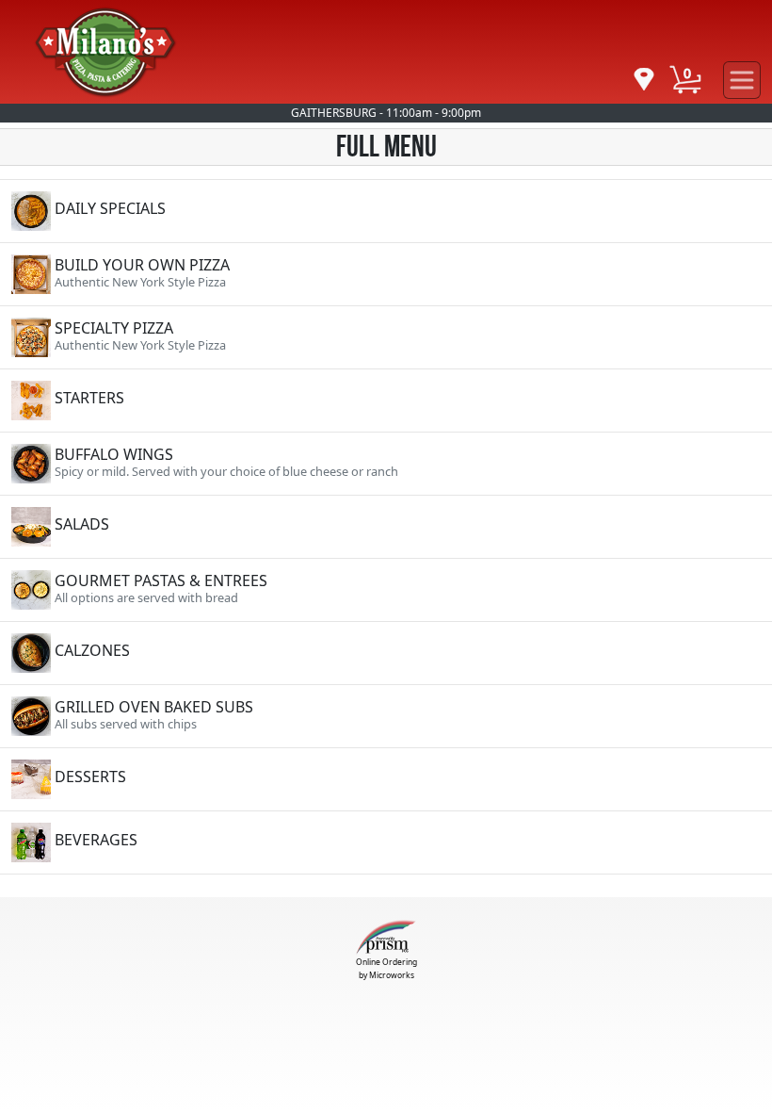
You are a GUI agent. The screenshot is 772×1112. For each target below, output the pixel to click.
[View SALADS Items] (386, 527)
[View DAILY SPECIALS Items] (386, 211)
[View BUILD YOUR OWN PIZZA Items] (386, 274)
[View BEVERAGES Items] (386, 842)
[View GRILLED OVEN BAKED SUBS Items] (386, 716)
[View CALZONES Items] (386, 653)
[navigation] (644, 80)
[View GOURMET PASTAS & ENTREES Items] (386, 590)
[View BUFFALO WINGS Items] (386, 464)
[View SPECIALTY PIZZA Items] (386, 337)
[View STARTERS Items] (386, 400)
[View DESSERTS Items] (386, 779)
